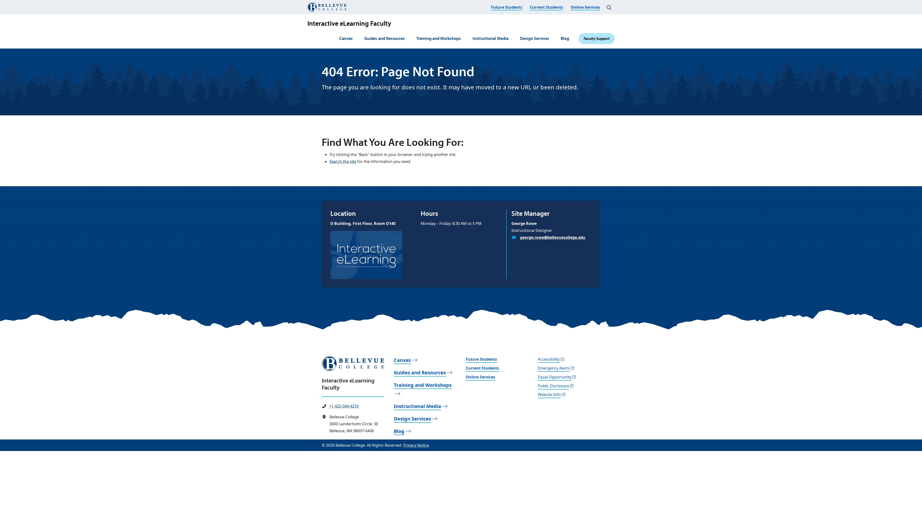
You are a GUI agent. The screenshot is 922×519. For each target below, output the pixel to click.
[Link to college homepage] (353, 363)
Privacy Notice (416, 445)
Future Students (506, 7)
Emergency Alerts (554, 368)
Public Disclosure (553, 386)
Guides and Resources (384, 38)
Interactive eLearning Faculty (349, 23)
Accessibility (549, 359)
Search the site (342, 161)
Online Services (585, 7)
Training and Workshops (438, 38)
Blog (565, 38)
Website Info (549, 394)
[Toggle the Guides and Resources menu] (407, 39)
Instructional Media (491, 38)
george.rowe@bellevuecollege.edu (552, 237)
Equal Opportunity (554, 377)
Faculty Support (597, 38)
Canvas (346, 38)
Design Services (534, 38)
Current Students (546, 7)
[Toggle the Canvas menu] (355, 39)
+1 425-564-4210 (344, 406)
